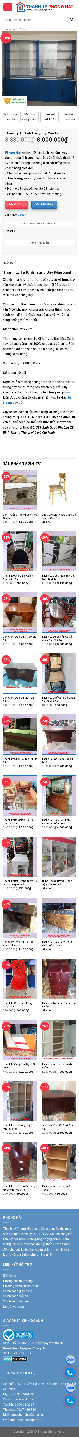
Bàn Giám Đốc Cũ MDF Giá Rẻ (18, 699)
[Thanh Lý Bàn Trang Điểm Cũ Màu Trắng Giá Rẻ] (20, 857)
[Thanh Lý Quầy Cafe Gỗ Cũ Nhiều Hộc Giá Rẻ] (59, 918)
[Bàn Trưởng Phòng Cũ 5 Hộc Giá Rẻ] (20, 490)
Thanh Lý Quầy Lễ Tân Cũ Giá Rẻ (20, 760)
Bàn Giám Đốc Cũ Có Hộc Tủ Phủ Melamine (20, 943)
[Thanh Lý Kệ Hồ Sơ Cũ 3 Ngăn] (59, 1162)
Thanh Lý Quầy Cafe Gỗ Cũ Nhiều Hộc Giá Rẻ (57, 943)
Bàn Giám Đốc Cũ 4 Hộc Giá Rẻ (19, 638)
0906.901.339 (23, 1399)
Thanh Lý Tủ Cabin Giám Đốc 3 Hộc (59, 1004)
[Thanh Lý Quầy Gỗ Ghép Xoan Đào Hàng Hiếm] (59, 795)
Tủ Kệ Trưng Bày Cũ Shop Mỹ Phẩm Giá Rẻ (57, 882)
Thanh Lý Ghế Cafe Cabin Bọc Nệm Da (18, 577)
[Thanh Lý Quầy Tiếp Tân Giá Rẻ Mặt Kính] (59, 551)
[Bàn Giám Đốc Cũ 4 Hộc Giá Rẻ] (20, 612)
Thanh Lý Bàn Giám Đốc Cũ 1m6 (58, 760)
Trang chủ (8, 29)
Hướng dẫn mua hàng (18, 1281)
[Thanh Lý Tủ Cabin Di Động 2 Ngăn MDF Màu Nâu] (20, 1162)
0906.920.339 (24, 1404)
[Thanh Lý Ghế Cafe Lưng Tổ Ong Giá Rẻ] (20, 979)
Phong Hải (13, 152)
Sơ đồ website (13, 1307)
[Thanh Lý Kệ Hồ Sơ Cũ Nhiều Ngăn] (59, 1040)
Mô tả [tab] (8, 262)
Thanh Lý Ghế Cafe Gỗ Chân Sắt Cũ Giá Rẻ (58, 699)
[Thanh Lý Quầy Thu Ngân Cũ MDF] (20, 1040)
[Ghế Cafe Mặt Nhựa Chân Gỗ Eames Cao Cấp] (59, 490)
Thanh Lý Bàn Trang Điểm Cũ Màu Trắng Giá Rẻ (20, 882)
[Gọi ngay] (70, 1372)
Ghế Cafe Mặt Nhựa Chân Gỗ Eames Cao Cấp (59, 516)
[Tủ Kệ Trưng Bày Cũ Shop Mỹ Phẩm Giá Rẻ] (59, 857)
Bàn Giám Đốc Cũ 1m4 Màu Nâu (58, 1126)
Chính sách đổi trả (16, 1296)
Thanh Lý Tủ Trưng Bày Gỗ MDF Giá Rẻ (18, 1126)
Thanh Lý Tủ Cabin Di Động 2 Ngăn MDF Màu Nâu (20, 1187)
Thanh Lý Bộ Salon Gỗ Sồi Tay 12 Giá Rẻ (18, 821)
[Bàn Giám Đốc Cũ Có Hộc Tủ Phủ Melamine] (20, 918)
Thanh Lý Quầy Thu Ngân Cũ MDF (19, 1065)
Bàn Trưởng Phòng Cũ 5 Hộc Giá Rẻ (20, 516)
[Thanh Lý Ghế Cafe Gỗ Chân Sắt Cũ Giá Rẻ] (59, 673)
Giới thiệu (9, 1276)
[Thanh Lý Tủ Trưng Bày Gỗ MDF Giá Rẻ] (20, 1101)
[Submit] (71, 19)
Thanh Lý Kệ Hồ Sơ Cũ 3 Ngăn (56, 1187)
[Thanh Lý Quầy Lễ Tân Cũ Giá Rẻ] (20, 734)
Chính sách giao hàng (17, 1291)
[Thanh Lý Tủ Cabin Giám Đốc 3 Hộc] (59, 979)
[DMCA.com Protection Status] (15, 1358)
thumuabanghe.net (29, 1420)
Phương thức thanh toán (20, 1286)
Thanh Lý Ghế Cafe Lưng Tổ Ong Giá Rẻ (19, 1004)
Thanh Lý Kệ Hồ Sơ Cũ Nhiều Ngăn (58, 1065)
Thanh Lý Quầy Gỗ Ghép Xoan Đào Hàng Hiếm (56, 821)
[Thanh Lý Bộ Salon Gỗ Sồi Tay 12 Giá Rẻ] (20, 795)
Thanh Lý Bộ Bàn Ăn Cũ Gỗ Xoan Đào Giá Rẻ (57, 638)
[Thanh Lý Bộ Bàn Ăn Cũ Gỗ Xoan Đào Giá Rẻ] (59, 612)
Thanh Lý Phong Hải (17, 1229)
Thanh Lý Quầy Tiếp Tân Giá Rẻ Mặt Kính (58, 577)
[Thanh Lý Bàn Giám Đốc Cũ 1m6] (59, 734)
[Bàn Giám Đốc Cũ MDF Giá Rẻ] (20, 673)
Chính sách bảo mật (17, 1301)
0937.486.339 (21, 1353)
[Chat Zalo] (70, 1360)
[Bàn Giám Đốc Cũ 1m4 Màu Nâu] (59, 1101)
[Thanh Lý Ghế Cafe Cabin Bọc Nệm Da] (20, 551)
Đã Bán (22, 29)
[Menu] (7, 7)
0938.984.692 (25, 1394)
